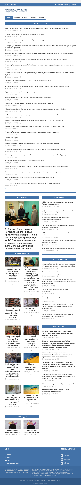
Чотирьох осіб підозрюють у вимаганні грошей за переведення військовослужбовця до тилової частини (39, 53)
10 (57, 394)
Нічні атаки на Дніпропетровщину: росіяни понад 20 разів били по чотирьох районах (32, 183)
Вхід (74, 4)
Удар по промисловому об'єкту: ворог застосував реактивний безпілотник (29, 92)
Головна (9, 17)
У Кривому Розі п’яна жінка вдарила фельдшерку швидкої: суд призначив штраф (32, 132)
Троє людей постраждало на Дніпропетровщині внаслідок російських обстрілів (31, 340)
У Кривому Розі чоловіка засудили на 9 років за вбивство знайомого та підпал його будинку (35, 155)
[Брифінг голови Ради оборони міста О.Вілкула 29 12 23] (31, 424)
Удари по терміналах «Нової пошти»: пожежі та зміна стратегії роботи (28, 97)
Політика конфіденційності (40, 483)
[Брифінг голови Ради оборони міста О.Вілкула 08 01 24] (13, 424)
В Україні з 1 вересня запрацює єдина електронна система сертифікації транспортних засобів (36, 59)
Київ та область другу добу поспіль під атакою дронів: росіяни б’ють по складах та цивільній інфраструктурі (57, 306)
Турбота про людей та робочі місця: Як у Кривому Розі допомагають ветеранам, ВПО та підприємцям (12, 340)
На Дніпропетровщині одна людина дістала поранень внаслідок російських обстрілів (34, 115)
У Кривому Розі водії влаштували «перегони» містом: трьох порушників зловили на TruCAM (35, 149)
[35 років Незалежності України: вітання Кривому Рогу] (31, 358)
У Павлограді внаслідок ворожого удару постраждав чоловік (25, 160)
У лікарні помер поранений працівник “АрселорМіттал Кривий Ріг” (26, 34)
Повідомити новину (63, 4)
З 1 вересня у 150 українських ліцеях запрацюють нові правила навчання (29, 103)
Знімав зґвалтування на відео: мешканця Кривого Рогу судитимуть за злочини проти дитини (35, 40)
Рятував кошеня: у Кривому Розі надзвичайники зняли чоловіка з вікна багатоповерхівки (34, 120)
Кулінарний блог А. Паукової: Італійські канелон (58, 248)
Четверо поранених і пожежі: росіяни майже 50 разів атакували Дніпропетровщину (32, 143)
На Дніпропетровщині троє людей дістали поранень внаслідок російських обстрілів (12, 400)
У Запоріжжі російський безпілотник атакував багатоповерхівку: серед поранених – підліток (35, 109)
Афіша (24, 17)
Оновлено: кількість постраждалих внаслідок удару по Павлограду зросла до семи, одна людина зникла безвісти (59, 281)
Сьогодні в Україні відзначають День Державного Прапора (31, 398)
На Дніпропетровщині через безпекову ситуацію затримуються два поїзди (29, 177)
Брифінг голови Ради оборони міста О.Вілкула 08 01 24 (12, 432)
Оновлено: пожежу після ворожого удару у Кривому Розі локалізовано (28, 80)
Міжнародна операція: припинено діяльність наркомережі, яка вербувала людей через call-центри (37, 86)
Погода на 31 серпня (11, 138)
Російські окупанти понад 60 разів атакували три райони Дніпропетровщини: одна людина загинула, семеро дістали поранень (12, 370)
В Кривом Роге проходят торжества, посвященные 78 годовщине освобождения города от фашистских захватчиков (57, 355)
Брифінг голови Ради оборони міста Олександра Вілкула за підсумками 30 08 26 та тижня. (34, 126)
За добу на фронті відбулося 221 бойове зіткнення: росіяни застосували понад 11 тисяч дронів (36, 166)
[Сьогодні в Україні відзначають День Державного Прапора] (31, 389)
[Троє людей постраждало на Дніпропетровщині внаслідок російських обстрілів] (31, 330)
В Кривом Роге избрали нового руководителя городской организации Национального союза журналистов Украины (57, 333)
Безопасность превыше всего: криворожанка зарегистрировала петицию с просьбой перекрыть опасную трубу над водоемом (58, 376)
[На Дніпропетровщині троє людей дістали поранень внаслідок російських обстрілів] (13, 389)
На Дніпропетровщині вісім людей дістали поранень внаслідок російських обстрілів (12, 312)
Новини (17, 17)
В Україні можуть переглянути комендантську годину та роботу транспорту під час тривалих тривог (37, 172)
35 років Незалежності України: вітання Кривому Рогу (31, 366)
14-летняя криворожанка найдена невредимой (58, 384)
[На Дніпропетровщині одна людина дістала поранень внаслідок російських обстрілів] (13, 261)
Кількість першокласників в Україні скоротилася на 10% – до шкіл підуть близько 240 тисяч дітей (37, 28)
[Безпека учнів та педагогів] (31, 302)
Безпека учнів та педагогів (31, 309)
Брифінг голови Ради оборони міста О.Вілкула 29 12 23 (31, 432)
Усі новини (8, 189)
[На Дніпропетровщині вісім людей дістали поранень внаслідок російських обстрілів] (13, 302)
